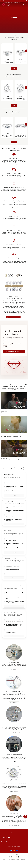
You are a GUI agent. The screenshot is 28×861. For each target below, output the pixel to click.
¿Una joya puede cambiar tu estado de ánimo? (11, 436)
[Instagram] (11, 857)
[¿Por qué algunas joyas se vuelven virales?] (14, 448)
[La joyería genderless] (14, 400)
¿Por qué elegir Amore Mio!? (7, 832)
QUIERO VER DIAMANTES (13, 317)
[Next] (26, 50)
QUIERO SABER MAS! (14, 669)
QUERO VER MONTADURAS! (14, 732)
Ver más (14, 495)
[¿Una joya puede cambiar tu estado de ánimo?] (14, 424)
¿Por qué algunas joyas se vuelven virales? (10, 460)
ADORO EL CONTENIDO (14, 825)
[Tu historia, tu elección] (14, 714)
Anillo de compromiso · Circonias (14, 113)
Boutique (22, 2)
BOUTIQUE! (14, 761)
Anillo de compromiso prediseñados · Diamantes (14, 38)
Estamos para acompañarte (14, 846)
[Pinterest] (18, 857)
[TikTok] (14, 857)
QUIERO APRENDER (14, 791)
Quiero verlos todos (14, 31)
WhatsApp (19, 2)
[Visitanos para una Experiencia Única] (14, 744)
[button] (7, 59)
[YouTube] (16, 857)
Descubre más (4, 841)
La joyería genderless (6, 412)
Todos (14, 68)
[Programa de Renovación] (14, 652)
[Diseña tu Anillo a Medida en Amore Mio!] (14, 681)
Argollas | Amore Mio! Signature (14, 76)
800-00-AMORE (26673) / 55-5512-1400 (10, 2)
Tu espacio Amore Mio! (6, 837)
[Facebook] (9, 857)
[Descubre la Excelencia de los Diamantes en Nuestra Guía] (14, 773)
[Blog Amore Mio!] (14, 803)
